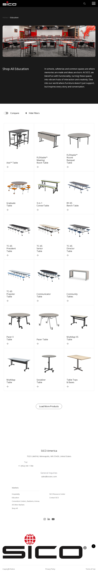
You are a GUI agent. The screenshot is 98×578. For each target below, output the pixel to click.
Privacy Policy (50, 569)
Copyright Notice (9, 569)
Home (5, 17)
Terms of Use (90, 569)
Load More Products (49, 406)
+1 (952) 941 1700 (25, 466)
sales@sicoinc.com (49, 476)
